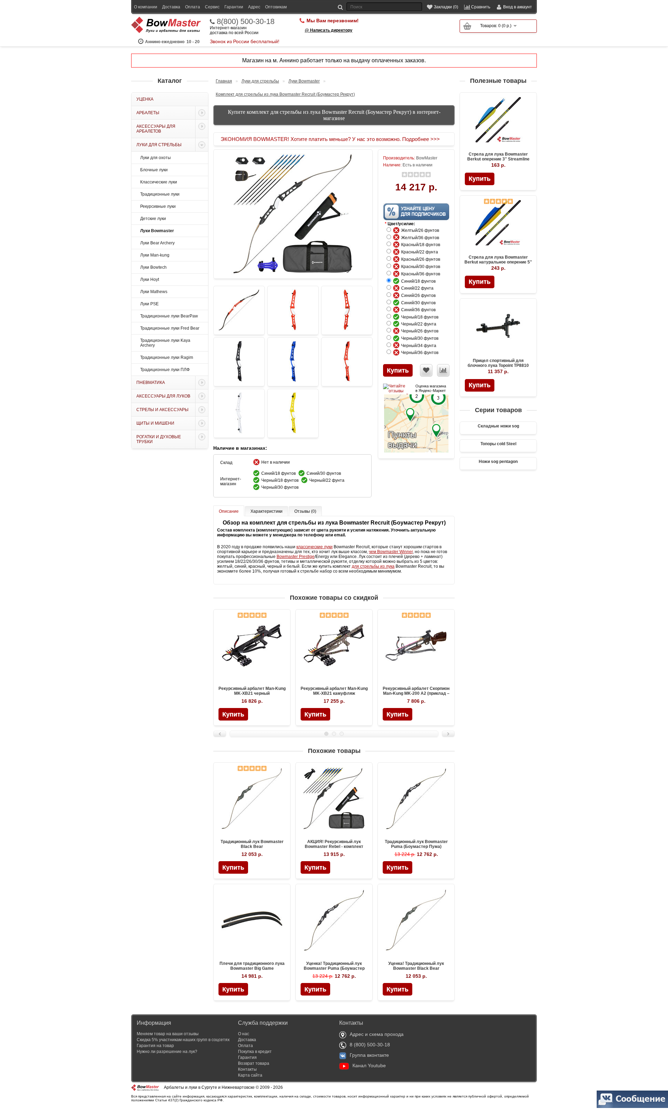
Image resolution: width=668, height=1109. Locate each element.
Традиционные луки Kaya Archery (165, 343)
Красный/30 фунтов (422, 266)
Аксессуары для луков (163, 396)
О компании (145, 7)
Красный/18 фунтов (422, 244)
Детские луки (153, 218)
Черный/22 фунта (420, 324)
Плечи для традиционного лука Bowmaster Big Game (252, 966)
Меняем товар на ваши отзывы (168, 1033)
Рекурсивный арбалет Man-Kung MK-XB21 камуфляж (334, 691)
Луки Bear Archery (157, 243)
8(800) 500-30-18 (246, 21)
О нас (243, 1033)
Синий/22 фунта (419, 288)
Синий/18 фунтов (420, 281)
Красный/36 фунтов (422, 274)
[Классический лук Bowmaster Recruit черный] (239, 361)
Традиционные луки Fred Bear (169, 328)
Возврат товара (253, 1063)
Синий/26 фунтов (420, 295)
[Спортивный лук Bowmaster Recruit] (239, 310)
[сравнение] (443, 370)
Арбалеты (147, 112)
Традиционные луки (160, 194)
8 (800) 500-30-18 (370, 1044)
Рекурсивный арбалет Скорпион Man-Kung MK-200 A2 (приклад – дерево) (416, 693)
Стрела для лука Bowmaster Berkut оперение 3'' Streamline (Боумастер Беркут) (498, 159)
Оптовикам (276, 7)
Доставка (171, 7)
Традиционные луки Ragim (166, 357)
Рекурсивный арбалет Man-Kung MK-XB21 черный (252, 691)
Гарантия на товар (155, 1045)
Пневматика (150, 382)
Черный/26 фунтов (421, 331)
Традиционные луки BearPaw (169, 316)
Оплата (192, 7)
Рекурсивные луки (158, 206)
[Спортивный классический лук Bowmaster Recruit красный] (347, 361)
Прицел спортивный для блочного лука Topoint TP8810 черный (498, 365)
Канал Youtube (369, 1065)
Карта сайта (250, 1075)
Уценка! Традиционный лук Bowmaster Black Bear (416, 966)
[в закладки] (426, 370)
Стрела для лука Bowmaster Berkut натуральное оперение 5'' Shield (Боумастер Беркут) (498, 262)
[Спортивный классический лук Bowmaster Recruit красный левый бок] (293, 310)
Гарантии (233, 7)
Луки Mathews (153, 291)
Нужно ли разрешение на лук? (167, 1051)
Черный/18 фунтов (421, 317)
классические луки (314, 546)
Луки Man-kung (154, 255)
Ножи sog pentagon (498, 461)
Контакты (247, 1069)
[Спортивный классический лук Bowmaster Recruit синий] (293, 361)
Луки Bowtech (153, 267)
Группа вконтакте (369, 1055)
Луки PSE (149, 303)
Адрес (254, 7)
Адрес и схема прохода (377, 1034)
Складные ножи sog (498, 426)
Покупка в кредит (255, 1051)
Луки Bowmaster (157, 230)
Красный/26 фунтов (422, 259)
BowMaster (426, 158)
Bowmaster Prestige (296, 556)
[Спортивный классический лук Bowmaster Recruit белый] (239, 413)
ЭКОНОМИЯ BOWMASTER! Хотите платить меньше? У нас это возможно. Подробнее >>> (330, 139)
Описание (229, 511)
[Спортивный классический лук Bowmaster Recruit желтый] (293, 413)
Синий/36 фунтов (420, 309)
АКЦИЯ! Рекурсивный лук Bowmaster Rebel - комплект (334, 844)
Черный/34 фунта (420, 345)
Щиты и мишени (155, 423)
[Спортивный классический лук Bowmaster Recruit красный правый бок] (347, 310)
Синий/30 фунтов (420, 302)
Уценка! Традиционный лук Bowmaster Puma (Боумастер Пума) (334, 968)
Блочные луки (154, 169)
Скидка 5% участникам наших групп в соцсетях (183, 1039)
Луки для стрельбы (159, 144)
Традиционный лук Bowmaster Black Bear (252, 844)
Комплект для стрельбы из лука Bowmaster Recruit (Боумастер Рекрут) (285, 94)
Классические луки (158, 182)
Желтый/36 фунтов (421, 237)
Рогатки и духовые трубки (158, 439)
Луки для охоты (155, 157)
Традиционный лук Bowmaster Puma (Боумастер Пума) (416, 844)
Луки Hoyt (149, 279)
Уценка (144, 99)
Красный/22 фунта (421, 252)
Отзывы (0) (305, 511)
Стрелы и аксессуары (162, 409)
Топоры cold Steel (498, 443)
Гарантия (247, 1057)
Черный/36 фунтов (421, 352)
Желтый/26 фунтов (421, 230)
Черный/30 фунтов (421, 338)
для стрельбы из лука (373, 566)
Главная (224, 81)
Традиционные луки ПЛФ (165, 369)
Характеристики (266, 511)
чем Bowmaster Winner (391, 551)
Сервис (212, 7)
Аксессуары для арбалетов (155, 129)
